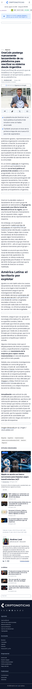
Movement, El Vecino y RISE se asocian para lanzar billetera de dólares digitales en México (18, 512)
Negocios (7, 49)
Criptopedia (4, 631)
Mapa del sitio (5, 666)
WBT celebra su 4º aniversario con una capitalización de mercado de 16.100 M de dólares (19, 495)
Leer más (5, 489)
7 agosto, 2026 (12, 515)
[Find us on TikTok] (20, 610)
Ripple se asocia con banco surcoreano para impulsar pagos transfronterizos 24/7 (15, 476)
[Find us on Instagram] (6, 610)
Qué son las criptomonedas (8, 622)
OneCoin (23, 440)
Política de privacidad (7, 662)
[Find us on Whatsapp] (22, 610)
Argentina (10, 438)
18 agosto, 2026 (14, 481)
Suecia (12, 369)
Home (2, 49)
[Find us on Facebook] (1, 610)
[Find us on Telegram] (12, 610)
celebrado (14, 164)
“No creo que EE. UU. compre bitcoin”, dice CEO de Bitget (17, 580)
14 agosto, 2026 (12, 499)
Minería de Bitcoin (6, 624)
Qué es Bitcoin (5, 620)
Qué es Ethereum (6, 627)
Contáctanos (4, 675)
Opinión (3, 644)
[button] (16, 111)
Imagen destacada (7, 428)
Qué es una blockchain (7, 629)
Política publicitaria (6, 664)
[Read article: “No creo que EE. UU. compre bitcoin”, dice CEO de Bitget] (4, 581)
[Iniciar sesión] (29, 2)
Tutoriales (4, 642)
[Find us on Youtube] (9, 610)
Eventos (3, 646)
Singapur (4, 381)
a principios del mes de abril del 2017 (15, 296)
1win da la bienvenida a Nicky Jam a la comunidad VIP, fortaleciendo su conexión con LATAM (20, 503)
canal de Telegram (21, 15)
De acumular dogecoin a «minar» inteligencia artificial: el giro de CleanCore (18, 520)
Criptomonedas (19, 438)
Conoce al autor (24, 561)
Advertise (3, 679)
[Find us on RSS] (17, 610)
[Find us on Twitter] (4, 610)
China (11, 381)
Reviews (3, 640)
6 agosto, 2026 (12, 524)
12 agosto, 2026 (12, 507)
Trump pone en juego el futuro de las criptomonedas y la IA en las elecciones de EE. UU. (19, 572)
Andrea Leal (8, 80)
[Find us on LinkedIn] (15, 610)
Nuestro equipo (5, 660)
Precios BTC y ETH (6, 648)
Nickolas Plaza (6, 481)
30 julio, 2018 (17, 80)
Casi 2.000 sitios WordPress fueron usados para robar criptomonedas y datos (19, 587)
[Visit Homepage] (15, 2)
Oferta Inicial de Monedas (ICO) (10, 440)
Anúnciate (4, 677)
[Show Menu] (2, 2)
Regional (4, 442)
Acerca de (4, 657)
